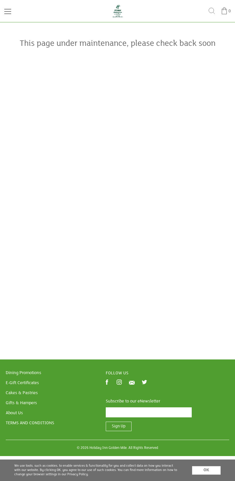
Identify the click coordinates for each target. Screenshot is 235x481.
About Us (14, 413)
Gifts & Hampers (21, 403)
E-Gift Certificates (22, 383)
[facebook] (106, 383)
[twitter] (144, 383)
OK (206, 470)
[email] (132, 382)
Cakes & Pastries (22, 393)
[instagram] (119, 383)
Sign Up (119, 426)
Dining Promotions (23, 373)
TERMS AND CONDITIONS (30, 423)
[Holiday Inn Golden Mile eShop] (118, 6)
